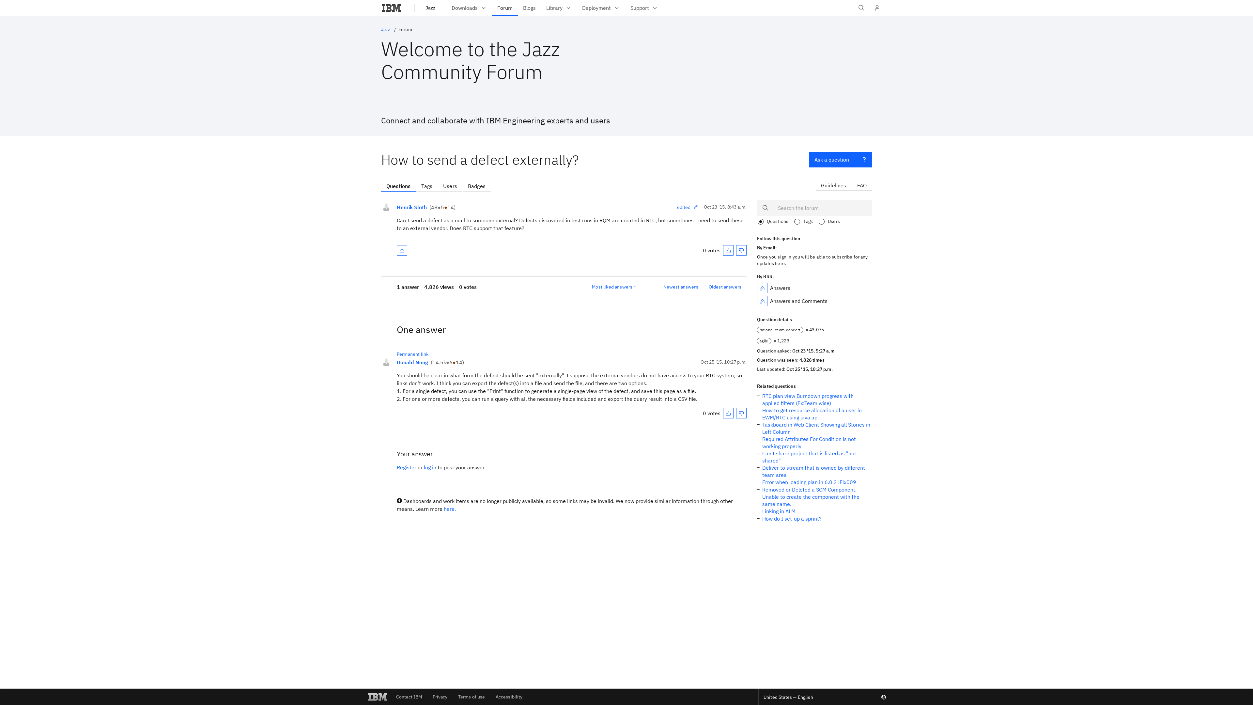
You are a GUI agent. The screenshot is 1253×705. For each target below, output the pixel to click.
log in (430, 467)
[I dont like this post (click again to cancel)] (741, 250)
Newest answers (680, 287)
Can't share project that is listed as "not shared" (809, 457)
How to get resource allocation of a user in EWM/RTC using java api (812, 414)
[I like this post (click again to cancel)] (728, 250)
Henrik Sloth (412, 207)
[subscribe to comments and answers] (762, 301)
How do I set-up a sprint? (792, 518)
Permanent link (412, 354)
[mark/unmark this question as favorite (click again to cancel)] (402, 250)
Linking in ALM (779, 511)
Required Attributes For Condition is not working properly (809, 442)
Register (406, 467)
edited (684, 207)
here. (450, 509)
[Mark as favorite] (402, 250)
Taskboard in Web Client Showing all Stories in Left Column (816, 428)
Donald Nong (412, 362)
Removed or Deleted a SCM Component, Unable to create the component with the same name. (810, 496)
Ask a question (831, 159)
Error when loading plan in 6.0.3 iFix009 (809, 482)
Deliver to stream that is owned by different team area (813, 471)
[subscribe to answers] (762, 288)
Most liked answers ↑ (614, 287)
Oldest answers (725, 287)
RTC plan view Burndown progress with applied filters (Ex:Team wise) (808, 399)
